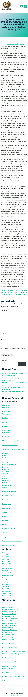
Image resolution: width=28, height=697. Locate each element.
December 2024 (7, 596)
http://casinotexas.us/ (9, 662)
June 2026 (5, 557)
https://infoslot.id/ (8, 607)
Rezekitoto (5, 520)
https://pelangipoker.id (9, 623)
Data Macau (6, 672)
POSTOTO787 (6, 437)
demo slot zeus (7, 487)
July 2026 (5, 554)
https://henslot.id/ (7, 627)
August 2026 (6, 552)
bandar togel (6, 478)
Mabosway (5, 469)
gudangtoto (6, 405)
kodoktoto (5, 483)
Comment (4, 310)
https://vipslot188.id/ (8, 634)
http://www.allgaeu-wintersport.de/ (13, 658)
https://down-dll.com (9, 528)
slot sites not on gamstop (10, 445)
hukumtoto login (7, 496)
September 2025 (7, 575)
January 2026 (6, 566)
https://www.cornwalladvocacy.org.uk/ (14, 651)
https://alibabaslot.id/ (9, 625)
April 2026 (5, 559)
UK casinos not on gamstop (10, 441)
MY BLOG (5, 603)
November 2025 (7, 570)
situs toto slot (6, 422)
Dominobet (5, 524)
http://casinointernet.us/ (9, 647)
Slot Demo (5, 462)
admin (22, 44)
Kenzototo (5, 516)
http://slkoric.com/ (8, 545)
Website (3, 340)
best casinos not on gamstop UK (12, 500)
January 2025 (6, 593)
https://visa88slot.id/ (8, 621)
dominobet (5, 471)
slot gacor (5, 426)
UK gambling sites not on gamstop (13, 449)
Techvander (14, 696)
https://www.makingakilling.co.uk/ (12, 654)
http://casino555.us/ (8, 643)
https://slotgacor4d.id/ (9, 611)
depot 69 (5, 533)
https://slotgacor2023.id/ (10, 609)
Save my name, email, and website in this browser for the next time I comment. (13, 350)
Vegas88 (5, 512)
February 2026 (6, 564)
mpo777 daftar (7, 460)
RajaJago (5, 418)
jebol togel (5, 467)
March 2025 (6, 589)
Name (3, 327)
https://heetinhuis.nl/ (8, 485)
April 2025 (5, 586)
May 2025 (5, 584)
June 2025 (5, 582)
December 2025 (7, 568)
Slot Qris (5, 453)
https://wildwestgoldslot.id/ (10, 637)
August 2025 (6, 577)
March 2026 (6, 561)
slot (24, 89)
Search (4, 361)
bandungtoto (6, 407)
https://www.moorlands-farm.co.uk (13, 676)
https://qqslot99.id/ (8, 639)
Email (3, 333)
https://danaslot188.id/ (9, 614)
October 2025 (6, 573)
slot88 (4, 476)
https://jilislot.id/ (7, 632)
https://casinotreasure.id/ (10, 618)
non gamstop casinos (9, 464)
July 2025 (5, 580)
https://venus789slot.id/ (9, 630)
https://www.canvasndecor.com (12, 541)
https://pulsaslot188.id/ (9, 616)
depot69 (5, 474)
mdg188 (4, 455)
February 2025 (6, 591)
